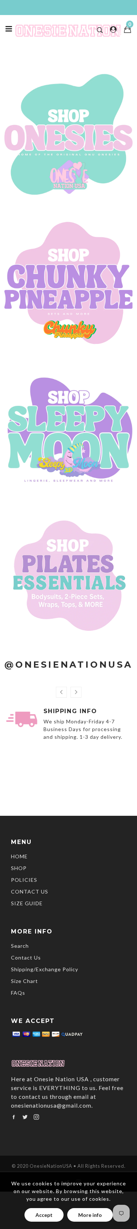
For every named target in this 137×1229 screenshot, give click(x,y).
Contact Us (26, 957)
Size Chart (24, 981)
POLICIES (24, 880)
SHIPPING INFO (70, 711)
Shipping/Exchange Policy (44, 969)
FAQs (18, 993)
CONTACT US (29, 891)
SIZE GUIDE (27, 903)
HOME (19, 856)
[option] (68, 725)
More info (90, 1215)
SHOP (19, 868)
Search (20, 946)
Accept (44, 1215)
